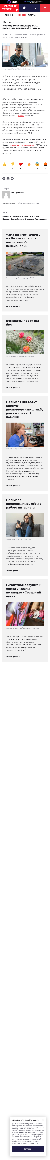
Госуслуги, (7, 216)
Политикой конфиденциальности (25, 1143)
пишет (21, 115)
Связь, (25, 216)
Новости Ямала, (9, 219)
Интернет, (17, 216)
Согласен (28, 1149)
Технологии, (34, 216)
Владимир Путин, (33, 219)
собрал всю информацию (22, 145)
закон (44, 219)
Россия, (21, 219)
